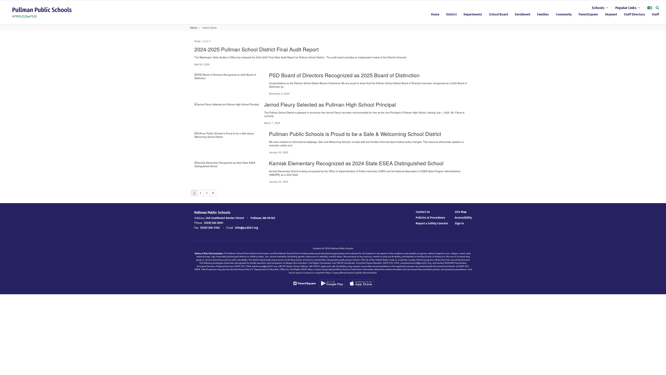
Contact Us (423, 212)
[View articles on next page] (213, 193)
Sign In (459, 223)
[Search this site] (657, 8)
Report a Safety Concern (432, 223)
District (193, 27)
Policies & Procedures (430, 217)
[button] (600, 8)
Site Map (461, 212)
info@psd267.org (246, 227)
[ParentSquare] (304, 283)
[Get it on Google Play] (332, 283)
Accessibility (463, 217)
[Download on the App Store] (361, 283)
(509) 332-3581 (213, 222)
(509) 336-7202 (210, 227)
